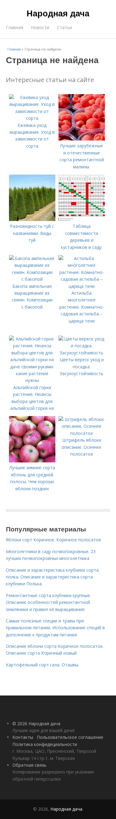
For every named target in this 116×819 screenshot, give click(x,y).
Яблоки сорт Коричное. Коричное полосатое (53, 540)
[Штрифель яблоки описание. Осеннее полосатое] (81, 433)
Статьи (64, 27)
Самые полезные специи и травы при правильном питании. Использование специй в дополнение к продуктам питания (55, 628)
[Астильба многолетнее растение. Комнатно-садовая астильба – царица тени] (81, 286)
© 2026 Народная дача (36, 723)
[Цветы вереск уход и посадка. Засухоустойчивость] (81, 353)
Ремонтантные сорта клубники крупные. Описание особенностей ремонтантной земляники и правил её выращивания (48, 602)
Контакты (22, 737)
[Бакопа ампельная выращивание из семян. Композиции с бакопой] (32, 279)
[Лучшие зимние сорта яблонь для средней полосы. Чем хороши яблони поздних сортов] (32, 461)
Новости (40, 27)
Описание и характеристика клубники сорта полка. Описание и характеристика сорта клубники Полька (52, 577)
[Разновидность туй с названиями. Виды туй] (32, 219)
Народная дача (58, 13)
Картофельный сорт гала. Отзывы (42, 665)
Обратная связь (29, 765)
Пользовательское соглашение (70, 737)
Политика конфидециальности (44, 744)
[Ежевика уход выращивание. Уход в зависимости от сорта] (32, 118)
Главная (14, 27)
